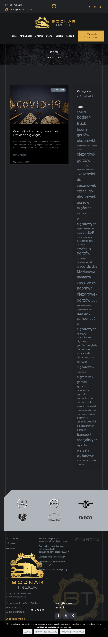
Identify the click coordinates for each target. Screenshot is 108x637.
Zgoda (27, 631)
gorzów (83, 253)
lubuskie (91, 266)
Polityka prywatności (72, 631)
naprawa (90, 271)
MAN (81, 272)
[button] (91, 36)
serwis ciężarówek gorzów (85, 377)
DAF (91, 232)
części (80, 174)
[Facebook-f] (58, 616)
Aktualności (86, 96)
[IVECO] (85, 518)
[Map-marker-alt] (73, 616)
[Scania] (22, 518)
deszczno (81, 237)
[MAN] (54, 518)
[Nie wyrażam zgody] (104, 628)
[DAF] (85, 503)
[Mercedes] (22, 503)
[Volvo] (54, 503)
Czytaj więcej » (20, 155)
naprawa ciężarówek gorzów (87, 294)
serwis (91, 357)
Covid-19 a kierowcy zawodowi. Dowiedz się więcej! (35, 133)
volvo (84, 445)
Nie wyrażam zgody (46, 631)
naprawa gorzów (84, 309)
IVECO (81, 266)
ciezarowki (86, 140)
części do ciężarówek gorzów (86, 197)
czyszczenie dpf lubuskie (85, 170)
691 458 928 (37, 610)
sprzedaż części (90, 410)
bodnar (81, 112)
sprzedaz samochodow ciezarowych (85, 398)
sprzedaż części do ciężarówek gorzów (86, 425)
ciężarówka (82, 145)
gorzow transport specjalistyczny (85, 245)
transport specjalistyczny (87, 439)
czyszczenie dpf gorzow (85, 166)
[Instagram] (66, 616)
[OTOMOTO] (87, 542)
